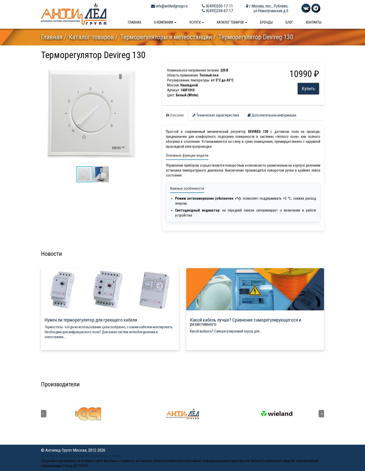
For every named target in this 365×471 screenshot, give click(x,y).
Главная (134, 22)
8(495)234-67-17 (219, 10)
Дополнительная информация (273, 115)
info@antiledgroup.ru (171, 6)
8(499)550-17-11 (219, 6)
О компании (164, 22)
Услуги (195, 22)
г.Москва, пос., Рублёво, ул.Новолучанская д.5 (268, 8)
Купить (308, 88)
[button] (140, 67)
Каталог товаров (231, 22)
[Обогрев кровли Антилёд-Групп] (73, 13)
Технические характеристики (217, 115)
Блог (289, 22)
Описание (176, 115)
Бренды (266, 22)
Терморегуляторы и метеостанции (166, 37)
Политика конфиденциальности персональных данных (81, 456)
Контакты (313, 22)
